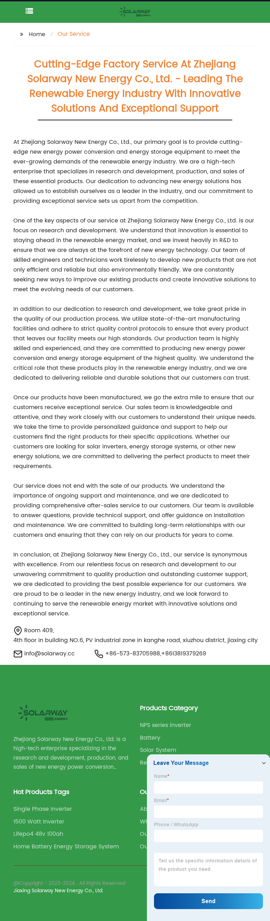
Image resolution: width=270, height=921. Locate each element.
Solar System (158, 750)
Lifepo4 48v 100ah (38, 834)
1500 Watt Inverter (38, 821)
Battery (150, 738)
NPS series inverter (165, 725)
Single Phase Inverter (42, 809)
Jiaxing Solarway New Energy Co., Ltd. (58, 891)
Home (37, 34)
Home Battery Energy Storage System (66, 846)
